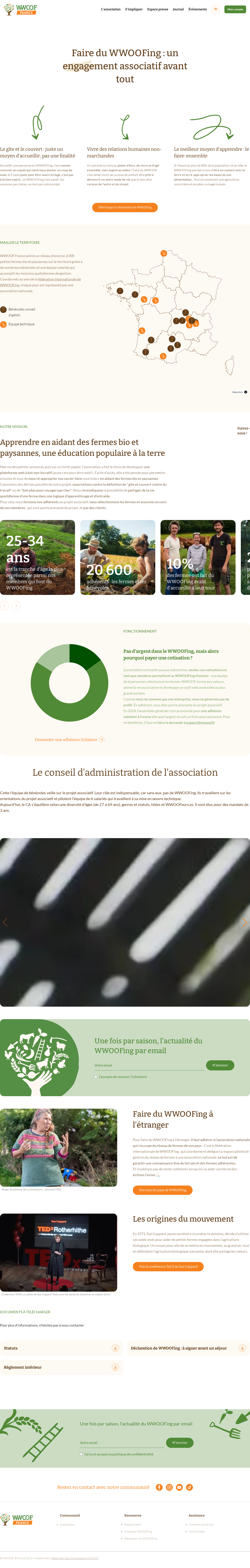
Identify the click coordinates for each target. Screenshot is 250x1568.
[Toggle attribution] (245, 392)
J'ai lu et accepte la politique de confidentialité (118, 1454)
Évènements (197, 9)
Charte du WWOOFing (138, 1531)
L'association (111, 9)
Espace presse (157, 9)
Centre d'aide (197, 1531)
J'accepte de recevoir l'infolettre (123, 1077)
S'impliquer (134, 9)
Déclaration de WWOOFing (140, 1538)
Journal (178, 9)
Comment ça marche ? (201, 1524)
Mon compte (235, 9)
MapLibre (237, 392)
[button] (170, 348)
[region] (166, 318)
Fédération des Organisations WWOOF (75, 1558)
